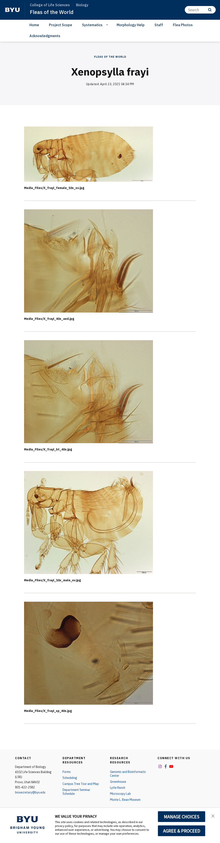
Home (34, 25)
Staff (158, 25)
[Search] (210, 10)
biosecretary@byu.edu (30, 792)
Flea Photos (183, 25)
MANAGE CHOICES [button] (181, 817)
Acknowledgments (44, 36)
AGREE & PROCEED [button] (181, 831)
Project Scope (60, 25)
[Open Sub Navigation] (107, 24)
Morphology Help (131, 25)
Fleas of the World (51, 12)
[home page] (12, 10)
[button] (213, 815)
